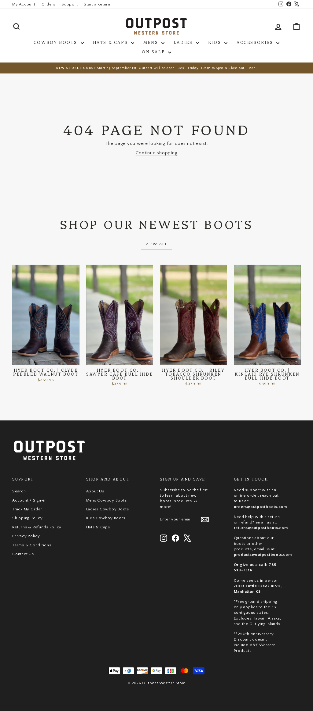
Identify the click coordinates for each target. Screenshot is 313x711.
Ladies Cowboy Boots (107, 509)
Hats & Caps (111, 42)
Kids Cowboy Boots (105, 518)
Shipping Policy (27, 518)
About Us (95, 491)
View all (156, 244)
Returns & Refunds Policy (36, 527)
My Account (23, 4)
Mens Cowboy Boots (106, 500)
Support (69, 4)
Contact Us (23, 554)
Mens (151, 42)
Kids (215, 42)
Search (19, 491)
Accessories (256, 42)
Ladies (184, 42)
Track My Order (27, 509)
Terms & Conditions (31, 545)
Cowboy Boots (56, 42)
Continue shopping (157, 152)
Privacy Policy (26, 536)
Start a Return (97, 4)
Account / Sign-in (29, 500)
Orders (49, 4)
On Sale (154, 51)
